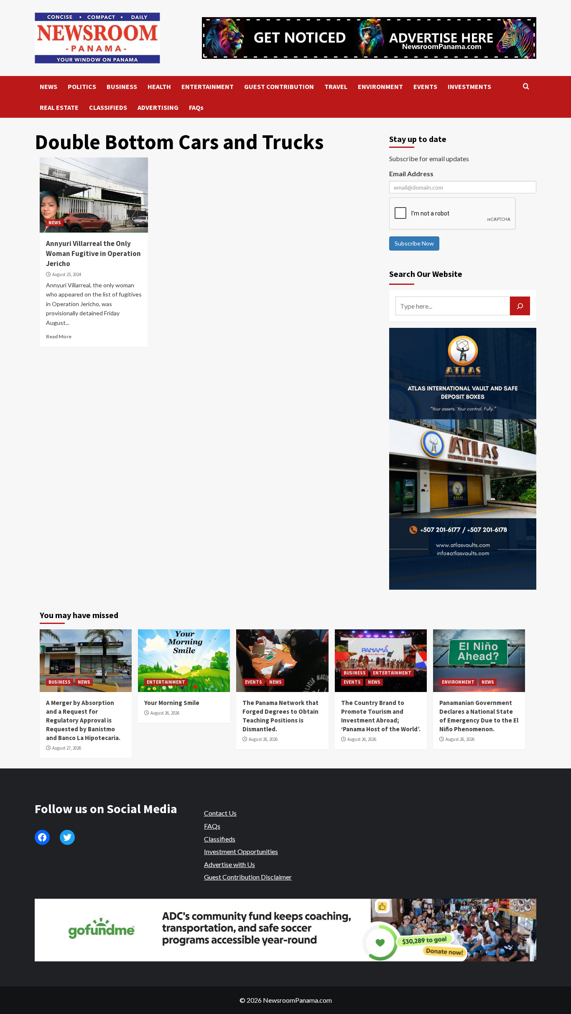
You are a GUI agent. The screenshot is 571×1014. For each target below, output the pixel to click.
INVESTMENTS (469, 86)
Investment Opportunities (241, 851)
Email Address (411, 173)
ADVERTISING (158, 107)
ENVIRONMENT (380, 86)
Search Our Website (425, 274)
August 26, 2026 (164, 713)
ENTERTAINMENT (207, 86)
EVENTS (425, 86)
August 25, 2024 (66, 274)
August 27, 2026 (66, 748)
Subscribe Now (414, 243)
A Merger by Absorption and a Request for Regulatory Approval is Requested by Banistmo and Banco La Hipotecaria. (83, 720)
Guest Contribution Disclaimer (248, 877)
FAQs (196, 107)
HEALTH (159, 86)
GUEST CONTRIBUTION (279, 86)
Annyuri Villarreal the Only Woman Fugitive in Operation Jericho (93, 253)
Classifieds (219, 839)
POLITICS (82, 86)
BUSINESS (122, 86)
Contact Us (220, 813)
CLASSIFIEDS (108, 107)
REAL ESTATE (59, 107)
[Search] (526, 86)
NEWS (48, 86)
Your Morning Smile (171, 703)
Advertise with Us (229, 864)
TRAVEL (335, 86)
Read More (58, 336)
